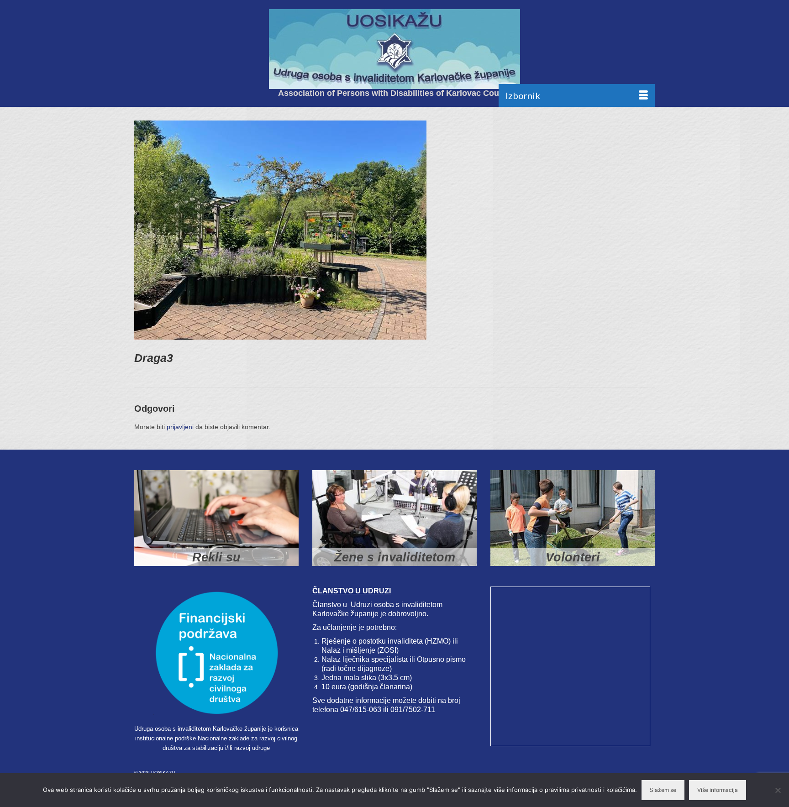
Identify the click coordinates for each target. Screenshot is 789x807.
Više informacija (717, 789)
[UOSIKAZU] (394, 49)
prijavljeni (180, 426)
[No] (777, 790)
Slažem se (663, 789)
